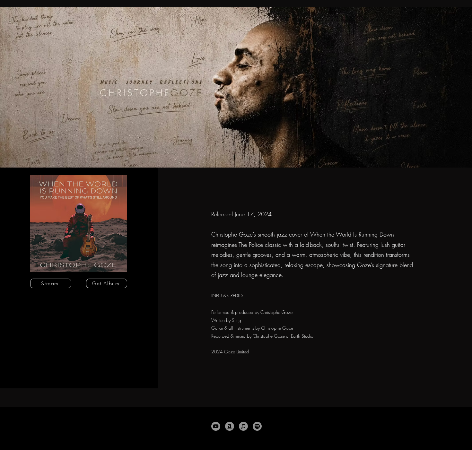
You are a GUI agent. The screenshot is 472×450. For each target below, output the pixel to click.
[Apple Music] (243, 426)
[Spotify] (257, 426)
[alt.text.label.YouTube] (215, 426)
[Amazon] (229, 426)
